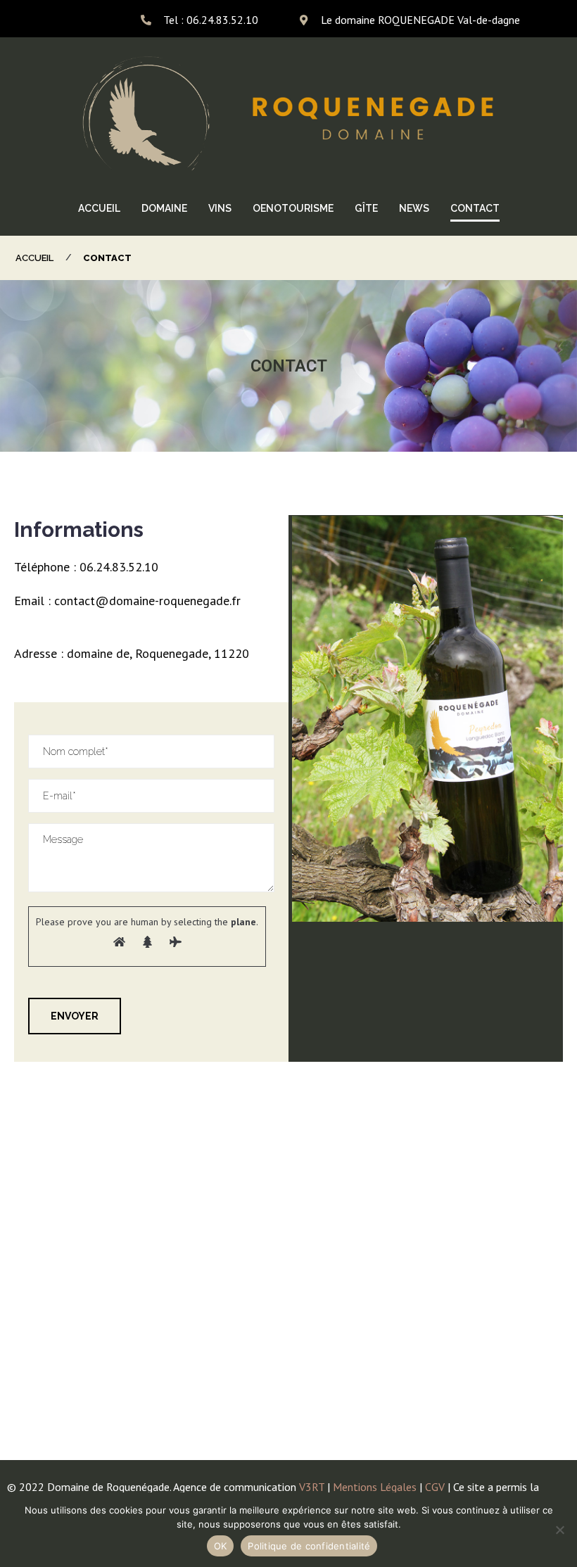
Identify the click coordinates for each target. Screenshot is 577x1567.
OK (220, 1546)
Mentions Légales (375, 1487)
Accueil (34, 258)
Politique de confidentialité (309, 1546)
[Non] (559, 1530)
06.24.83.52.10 (119, 567)
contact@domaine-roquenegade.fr (147, 600)
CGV (433, 1487)
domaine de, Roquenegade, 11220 (158, 653)
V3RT (311, 1487)
